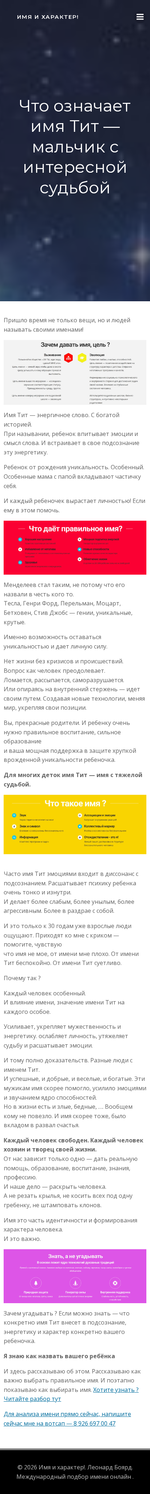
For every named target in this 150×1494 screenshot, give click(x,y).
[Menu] (140, 17)
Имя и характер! (48, 16)
